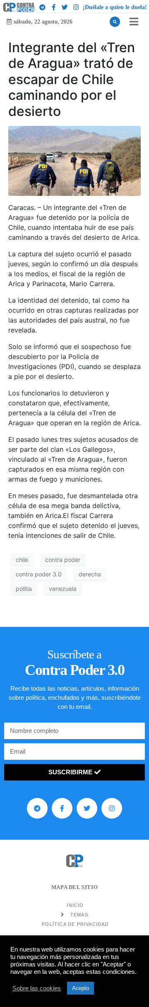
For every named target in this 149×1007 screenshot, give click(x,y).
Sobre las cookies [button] (36, 988)
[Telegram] (42, 7)
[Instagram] (76, 7)
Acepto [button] (80, 988)
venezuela (63, 588)
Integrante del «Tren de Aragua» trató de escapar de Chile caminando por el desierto (71, 79)
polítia (24, 588)
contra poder (62, 559)
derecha (90, 574)
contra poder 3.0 (39, 574)
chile (22, 559)
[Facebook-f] (53, 7)
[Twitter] (65, 7)
